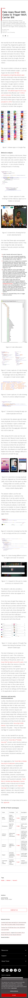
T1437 (17, 862)
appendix (6, 802)
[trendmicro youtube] (19, 970)
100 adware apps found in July (17, 91)
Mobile (2, 880)
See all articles (5, 937)
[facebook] (7, 970)
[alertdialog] (14, 988)
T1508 (17, 845)
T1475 (17, 818)
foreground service (7, 283)
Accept (14, 995)
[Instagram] (15, 970)
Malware (8, 880)
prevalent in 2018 (6, 102)
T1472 (17, 855)
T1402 (17, 826)
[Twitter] (11, 970)
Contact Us (14, 910)
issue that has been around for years (12, 662)
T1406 (17, 834)
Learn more (14, 988)
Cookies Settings (14, 991)
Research (15, 880)
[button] (14, 910)
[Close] (26, 980)
